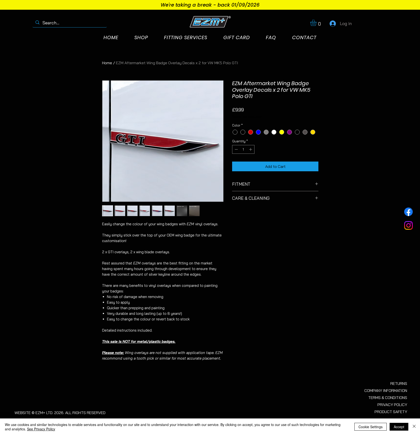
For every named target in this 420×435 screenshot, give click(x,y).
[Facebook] (408, 212)
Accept (399, 426)
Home (107, 62)
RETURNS (398, 383)
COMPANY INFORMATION (385, 390)
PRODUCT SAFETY (391, 411)
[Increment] (251, 149)
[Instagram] (408, 225)
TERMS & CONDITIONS (387, 397)
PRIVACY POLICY (392, 404)
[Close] (414, 426)
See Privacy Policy (41, 428)
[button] (317, 22)
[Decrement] (236, 149)
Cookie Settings (371, 426)
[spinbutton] (243, 149)
